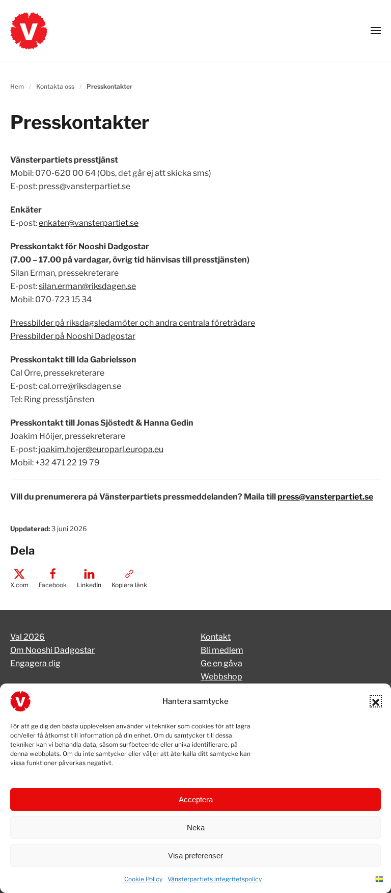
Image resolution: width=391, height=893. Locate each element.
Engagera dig (35, 663)
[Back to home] (28, 30)
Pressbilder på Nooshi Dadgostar (72, 336)
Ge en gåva (221, 663)
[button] (376, 701)
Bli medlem (222, 650)
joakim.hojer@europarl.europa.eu (101, 449)
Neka (196, 827)
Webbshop (221, 676)
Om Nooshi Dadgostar (52, 650)
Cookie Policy (143, 879)
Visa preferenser (195, 855)
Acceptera (196, 799)
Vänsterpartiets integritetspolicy (214, 879)
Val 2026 (27, 637)
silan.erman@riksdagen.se (87, 286)
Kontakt (216, 637)
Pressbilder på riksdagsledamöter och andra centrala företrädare (132, 323)
